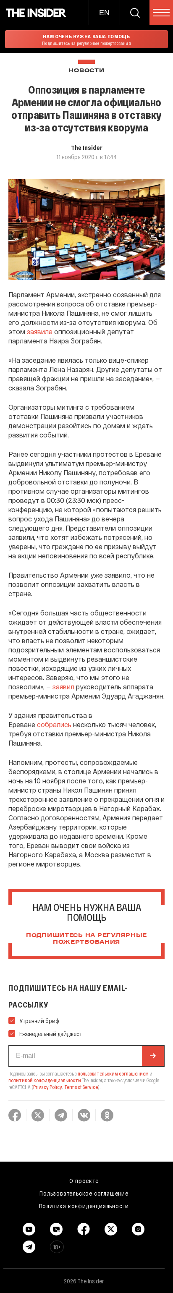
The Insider (86, 147)
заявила (39, 331)
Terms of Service (81, 1087)
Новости (86, 70)
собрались (54, 724)
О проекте (83, 1180)
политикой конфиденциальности (44, 1080)
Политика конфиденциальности (84, 1205)
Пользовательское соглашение (83, 1193)
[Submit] (153, 1056)
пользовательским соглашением (113, 1073)
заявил (63, 687)
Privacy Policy (47, 1087)
